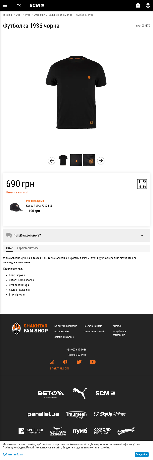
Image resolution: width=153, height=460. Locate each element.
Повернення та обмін (94, 331)
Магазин (117, 326)
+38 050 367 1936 (76, 355)
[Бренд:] (142, 184)
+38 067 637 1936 (76, 349)
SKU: (138, 25)
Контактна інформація (65, 326)
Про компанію (61, 331)
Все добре (142, 454)
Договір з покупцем (64, 337)
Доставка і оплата (93, 326)
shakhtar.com (59, 368)
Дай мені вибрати (13, 454)
